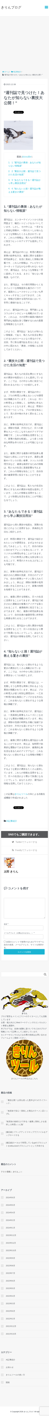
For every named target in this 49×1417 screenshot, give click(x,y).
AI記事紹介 (11, 821)
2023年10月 (11, 1250)
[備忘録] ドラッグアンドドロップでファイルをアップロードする (27, 1133)
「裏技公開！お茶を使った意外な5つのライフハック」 (26, 1101)
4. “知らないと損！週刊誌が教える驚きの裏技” (24, 190)
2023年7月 (10, 1273)
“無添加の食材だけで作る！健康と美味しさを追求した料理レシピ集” (26, 1123)
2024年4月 (10, 1212)
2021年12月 (11, 1326)
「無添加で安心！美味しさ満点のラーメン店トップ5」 (27, 1112)
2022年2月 (10, 1319)
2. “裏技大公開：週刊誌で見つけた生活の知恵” (24, 173)
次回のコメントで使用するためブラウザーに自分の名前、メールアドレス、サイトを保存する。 (24, 945)
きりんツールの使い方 (15, 1375)
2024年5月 (10, 1205)
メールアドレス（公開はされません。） (18, 933)
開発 (8, 1382)
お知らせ (9, 1367)
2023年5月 (10, 1288)
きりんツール (21, 794)
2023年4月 (10, 1296)
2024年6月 (10, 1197)
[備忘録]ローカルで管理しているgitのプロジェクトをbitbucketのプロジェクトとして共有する (26, 1144)
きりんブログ (11, 7)
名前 (5, 924)
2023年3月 (10, 1303)
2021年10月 (11, 1334)
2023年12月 (11, 1235)
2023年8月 (10, 1266)
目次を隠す (27, 157)
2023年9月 (10, 1258)
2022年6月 (10, 1311)
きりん (16, 1172)
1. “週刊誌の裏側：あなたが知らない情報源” (24, 164)
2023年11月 (11, 1243)
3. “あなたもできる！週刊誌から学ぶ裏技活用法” (24, 181)
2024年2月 (10, 1220)
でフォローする (26, 842)
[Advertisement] (24, 42)
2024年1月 (10, 1228)
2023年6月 (10, 1281)
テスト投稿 (5, 1172)
